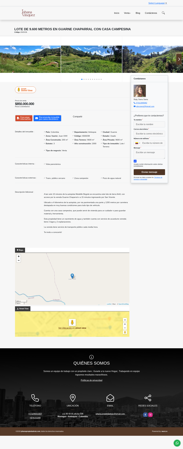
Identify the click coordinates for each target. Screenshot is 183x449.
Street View (26, 90)
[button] (81, 79)
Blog (138, 13)
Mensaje (137, 148)
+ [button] (19, 256)
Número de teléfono (142, 138)
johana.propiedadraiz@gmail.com (110, 414)
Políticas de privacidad (91, 380)
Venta (127, 13)
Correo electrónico (141, 129)
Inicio (116, 13)
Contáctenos (151, 13)
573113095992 (141, 103)
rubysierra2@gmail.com (145, 106)
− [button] (19, 260)
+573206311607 (35, 414)
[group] (30, 59)
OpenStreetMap (123, 304)
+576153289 (35, 418)
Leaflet (109, 304)
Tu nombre (138, 120)
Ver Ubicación (65, 328)
